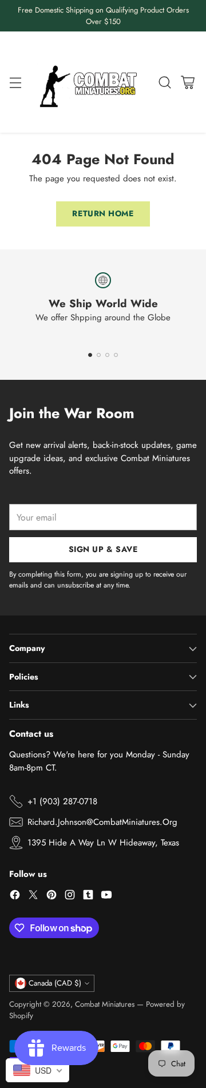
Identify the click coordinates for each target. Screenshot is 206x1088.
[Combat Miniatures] (91, 82)
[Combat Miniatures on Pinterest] (51, 897)
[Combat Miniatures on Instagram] (70, 897)
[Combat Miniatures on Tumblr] (88, 897)
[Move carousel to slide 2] (99, 355)
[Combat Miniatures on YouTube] (106, 897)
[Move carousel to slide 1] (90, 355)
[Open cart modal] (187, 82)
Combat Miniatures (104, 1004)
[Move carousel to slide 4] (116, 355)
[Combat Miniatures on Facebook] (15, 897)
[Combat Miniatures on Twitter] (33, 897)
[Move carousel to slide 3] (107, 355)
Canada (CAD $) (55, 983)
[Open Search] (164, 82)
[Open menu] (15, 82)
